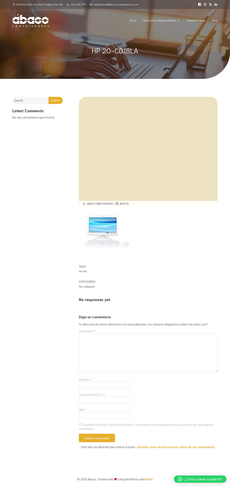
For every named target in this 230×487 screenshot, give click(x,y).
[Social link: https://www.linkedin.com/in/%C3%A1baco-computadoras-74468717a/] (215, 4)
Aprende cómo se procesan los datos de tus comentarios (176, 447)
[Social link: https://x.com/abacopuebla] (209, 4)
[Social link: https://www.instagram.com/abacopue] (204, 4)
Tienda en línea (195, 20)
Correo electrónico (92, 394)
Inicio (133, 20)
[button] (200, 479)
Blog (215, 20)
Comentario (87, 331)
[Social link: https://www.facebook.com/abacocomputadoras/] (198, 4)
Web (82, 410)
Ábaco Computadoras (100, 203)
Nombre (85, 379)
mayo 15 (124, 203)
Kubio (149, 479)
